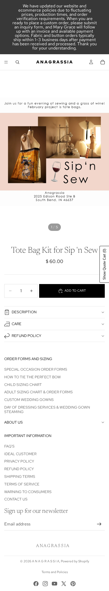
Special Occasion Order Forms (35, 369)
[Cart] (102, 62)
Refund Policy (26, 335)
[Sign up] (99, 524)
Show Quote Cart (104, 264)
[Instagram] (45, 583)
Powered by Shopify (75, 561)
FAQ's (9, 446)
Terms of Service (21, 484)
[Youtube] (54, 583)
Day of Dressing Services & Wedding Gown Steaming (47, 409)
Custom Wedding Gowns (29, 399)
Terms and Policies (55, 572)
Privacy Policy (19, 461)
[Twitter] (64, 583)
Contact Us (16, 499)
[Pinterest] (73, 583)
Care (16, 323)
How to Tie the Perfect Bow (32, 377)
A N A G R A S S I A (45, 561)
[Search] (17, 62)
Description (24, 312)
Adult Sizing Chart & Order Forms (38, 392)
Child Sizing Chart (23, 384)
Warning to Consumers (28, 491)
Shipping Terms (19, 476)
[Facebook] (36, 583)
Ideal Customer (20, 453)
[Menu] (6, 62)
